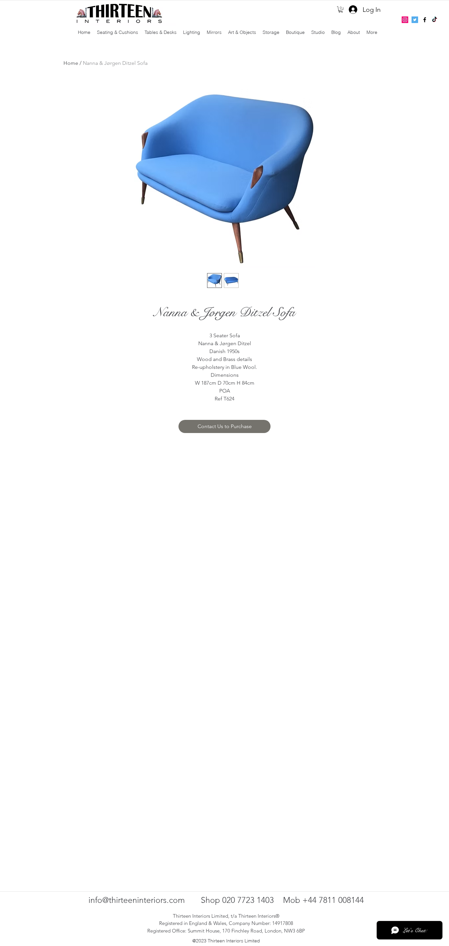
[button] (340, 9)
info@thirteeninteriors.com (136, 900)
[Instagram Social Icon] (405, 19)
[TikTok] (434, 19)
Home (70, 63)
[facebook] (424, 19)
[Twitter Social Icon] (415, 19)
